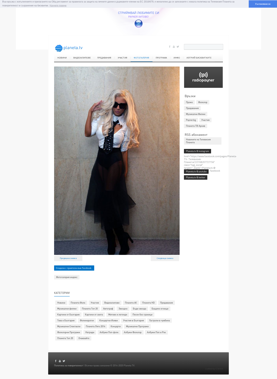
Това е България (65, 320)
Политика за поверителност (68, 365)
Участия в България (133, 320)
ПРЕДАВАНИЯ (104, 57)
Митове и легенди (117, 314)
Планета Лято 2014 (95, 326)
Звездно (123, 308)
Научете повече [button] (58, 5)
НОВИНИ (62, 57)
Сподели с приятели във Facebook (73, 267)
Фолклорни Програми (68, 332)
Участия (95, 302)
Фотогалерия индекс (66, 277)
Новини (61, 302)
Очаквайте (83, 338)
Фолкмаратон (87, 320)
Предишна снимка (68, 258)
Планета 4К (131, 302)
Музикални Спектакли (68, 326)
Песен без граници (142, 314)
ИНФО (177, 57)
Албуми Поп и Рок (156, 332)
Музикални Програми (137, 326)
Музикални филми (66, 308)
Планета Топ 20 (90, 308)
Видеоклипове (111, 302)
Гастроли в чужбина (159, 320)
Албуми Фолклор (133, 332)
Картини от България (68, 314)
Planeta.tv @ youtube (196, 171)
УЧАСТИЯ (122, 57)
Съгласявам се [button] (263, 4)
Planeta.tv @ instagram (197, 151)
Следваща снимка (165, 258)
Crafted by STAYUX (214, 368)
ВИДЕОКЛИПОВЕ (82, 57)
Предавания (166, 302)
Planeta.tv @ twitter (195, 177)
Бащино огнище (160, 308)
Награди (89, 332)
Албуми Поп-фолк (109, 332)
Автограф (108, 308)
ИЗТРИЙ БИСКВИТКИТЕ (199, 57)
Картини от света (94, 314)
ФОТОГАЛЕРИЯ (141, 57)
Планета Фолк (78, 302)
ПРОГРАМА (161, 57)
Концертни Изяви (108, 320)
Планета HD (148, 302)
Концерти (116, 326)
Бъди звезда (139, 308)
